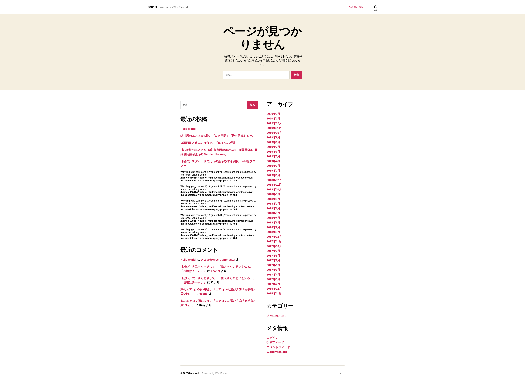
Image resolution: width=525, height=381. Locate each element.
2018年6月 (273, 208)
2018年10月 (274, 189)
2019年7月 (273, 146)
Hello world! (188, 128)
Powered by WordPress (214, 373)
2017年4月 (273, 274)
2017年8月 (273, 255)
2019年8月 (273, 142)
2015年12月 (274, 288)
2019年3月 (273, 165)
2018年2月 (273, 227)
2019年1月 (273, 175)
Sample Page (356, 6)
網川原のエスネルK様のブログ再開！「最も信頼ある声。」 (219, 135)
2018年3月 (273, 222)
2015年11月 (274, 293)
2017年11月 (274, 241)
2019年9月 (273, 137)
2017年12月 (274, 236)
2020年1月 (273, 118)
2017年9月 (273, 250)
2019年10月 (274, 132)
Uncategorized (276, 315)
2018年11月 (274, 184)
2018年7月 (273, 203)
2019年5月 (273, 156)
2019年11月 (274, 127)
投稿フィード (275, 342)
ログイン (272, 337)
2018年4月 (273, 217)
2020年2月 (273, 113)
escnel (152, 6)
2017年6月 (273, 265)
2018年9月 (273, 194)
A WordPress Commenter (218, 259)
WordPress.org (277, 351)
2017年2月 (273, 284)
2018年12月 (274, 180)
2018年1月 (273, 231)
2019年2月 (273, 170)
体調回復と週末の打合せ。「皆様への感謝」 (209, 142)
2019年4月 (273, 161)
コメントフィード (278, 347)
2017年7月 (273, 260)
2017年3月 (273, 279)
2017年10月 (274, 246)
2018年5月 (273, 213)
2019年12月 (274, 123)
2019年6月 (273, 151)
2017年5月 (273, 269)
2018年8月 (273, 198)
